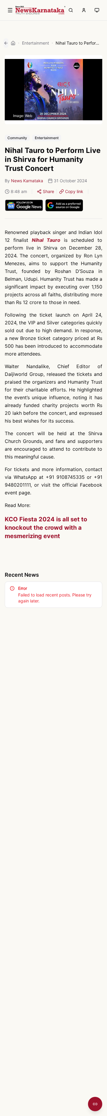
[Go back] (6, 43)
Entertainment (35, 42)
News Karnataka (27, 180)
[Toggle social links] (95, 1104)
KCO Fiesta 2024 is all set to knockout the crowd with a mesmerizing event (46, 528)
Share (48, 191)
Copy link (74, 191)
